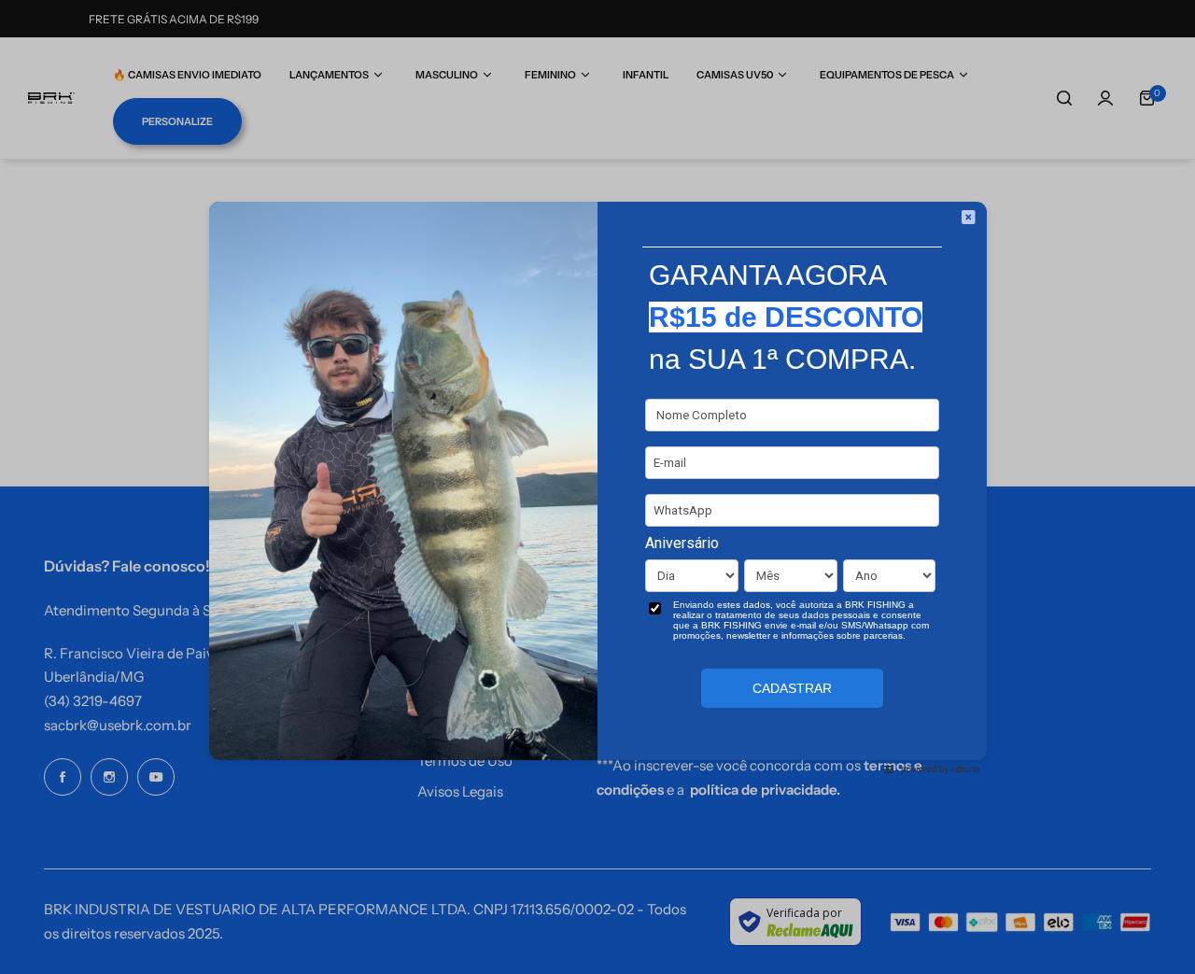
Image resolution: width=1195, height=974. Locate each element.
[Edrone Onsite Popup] (597, 487)
